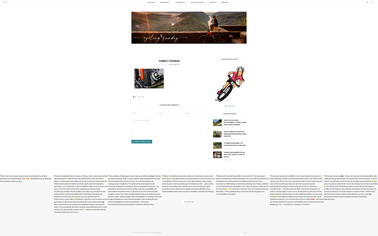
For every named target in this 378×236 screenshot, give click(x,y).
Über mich (213, 2)
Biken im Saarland (197, 2)
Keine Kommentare (174, 64)
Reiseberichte (164, 2)
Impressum (224, 2)
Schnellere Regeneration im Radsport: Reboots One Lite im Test (234, 154)
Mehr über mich (230, 106)
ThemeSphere (157, 232)
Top (245, 232)
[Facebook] (139, 96)
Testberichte (180, 2)
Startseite (151, 2)
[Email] (142, 96)
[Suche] (367, 2)
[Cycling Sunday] (189, 28)
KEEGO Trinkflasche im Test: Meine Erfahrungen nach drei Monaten (235, 134)
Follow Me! (190, 202)
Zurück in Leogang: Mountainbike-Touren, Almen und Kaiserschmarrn (235, 122)
